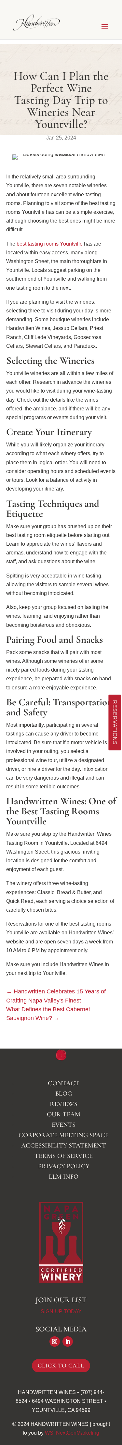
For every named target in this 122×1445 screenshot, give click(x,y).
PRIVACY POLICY (63, 1166)
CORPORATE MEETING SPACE (64, 1135)
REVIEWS (63, 1104)
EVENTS (63, 1125)
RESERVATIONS (115, 722)
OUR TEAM (63, 1114)
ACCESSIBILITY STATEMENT (63, 1145)
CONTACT (63, 1083)
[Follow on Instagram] (54, 1341)
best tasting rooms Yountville (50, 244)
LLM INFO (63, 1177)
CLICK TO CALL (61, 1365)
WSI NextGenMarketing (72, 1433)
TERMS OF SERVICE (63, 1156)
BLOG (63, 1094)
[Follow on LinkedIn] (67, 1341)
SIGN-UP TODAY (61, 1311)
